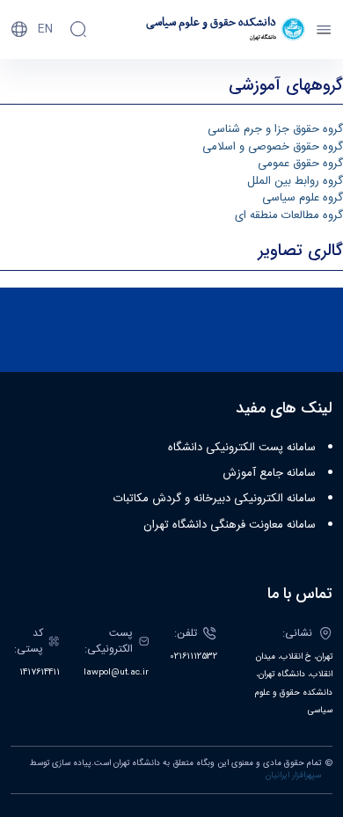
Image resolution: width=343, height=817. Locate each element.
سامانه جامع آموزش (269, 473)
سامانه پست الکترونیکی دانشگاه (242, 447)
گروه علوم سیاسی (302, 198)
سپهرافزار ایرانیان (293, 776)
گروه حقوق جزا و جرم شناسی (275, 129)
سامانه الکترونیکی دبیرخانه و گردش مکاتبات (214, 498)
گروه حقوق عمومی (300, 163)
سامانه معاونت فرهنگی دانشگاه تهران (229, 525)
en (45, 29)
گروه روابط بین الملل (295, 181)
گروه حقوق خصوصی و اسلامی (272, 147)
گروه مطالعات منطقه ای (289, 215)
